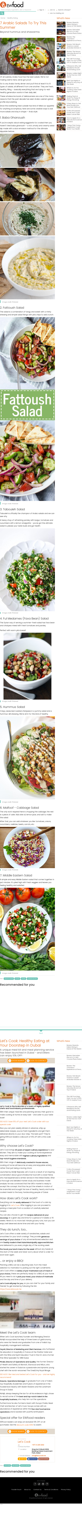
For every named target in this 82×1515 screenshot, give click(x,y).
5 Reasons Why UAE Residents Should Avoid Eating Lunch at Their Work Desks (74, 68)
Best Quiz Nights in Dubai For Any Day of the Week (74, 82)
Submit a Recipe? (64, 10)
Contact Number (24, 1447)
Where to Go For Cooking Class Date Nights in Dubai (74, 89)
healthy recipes (25, 1465)
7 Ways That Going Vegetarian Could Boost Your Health (73, 127)
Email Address (25, 1456)
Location (23, 1449)
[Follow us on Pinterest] (47, 1484)
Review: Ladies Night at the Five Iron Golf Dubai (74, 75)
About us (27, 1490)
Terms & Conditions (51, 1490)
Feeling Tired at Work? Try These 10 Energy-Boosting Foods (73, 98)
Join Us (52, 10)
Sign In (41, 10)
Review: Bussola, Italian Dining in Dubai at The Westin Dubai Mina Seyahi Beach (74, 24)
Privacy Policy (66, 1490)
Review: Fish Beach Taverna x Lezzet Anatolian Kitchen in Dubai (74, 46)
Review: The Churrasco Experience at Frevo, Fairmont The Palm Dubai (74, 39)
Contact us (37, 1490)
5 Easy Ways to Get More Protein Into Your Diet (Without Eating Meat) (74, 105)
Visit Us (23, 1459)
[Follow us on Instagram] (43, 1484)
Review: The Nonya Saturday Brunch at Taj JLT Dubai (74, 53)
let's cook (7, 1465)
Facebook (33, 1459)
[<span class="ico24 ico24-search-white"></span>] (2, 13)
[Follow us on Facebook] (35, 1484)
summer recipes (32, 978)
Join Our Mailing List (57, 13)
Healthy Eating (12, 18)
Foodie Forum (16, 1490)
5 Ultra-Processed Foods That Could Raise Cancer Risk (73, 112)
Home (3, 18)
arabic (23, 978)
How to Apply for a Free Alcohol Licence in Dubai (74, 120)
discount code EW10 (25, 1425)
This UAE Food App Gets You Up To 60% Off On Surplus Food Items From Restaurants (74, 60)
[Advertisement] (27, 1005)
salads (17, 978)
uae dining (15, 1465)
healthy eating (8, 978)
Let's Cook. (15, 1205)
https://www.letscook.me (10, 1289)
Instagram (44, 1459)
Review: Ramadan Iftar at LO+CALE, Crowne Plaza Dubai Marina (74, 31)
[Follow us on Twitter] (39, 1484)
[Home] (11, 5)
